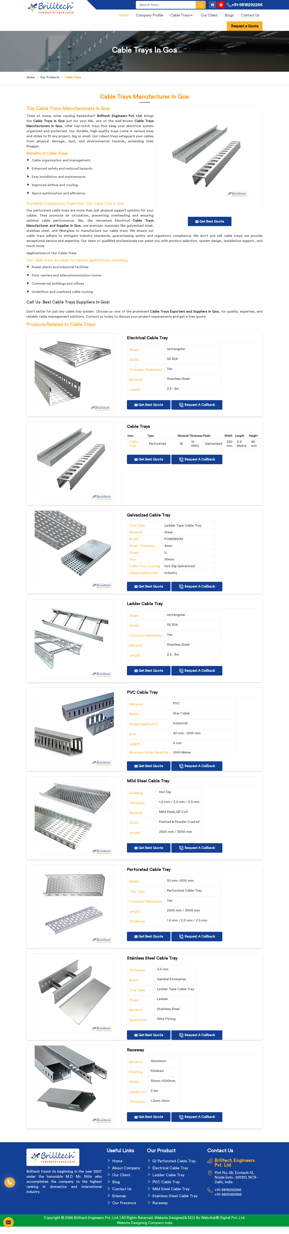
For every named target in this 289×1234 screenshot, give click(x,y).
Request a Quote (244, 26)
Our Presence (124, 1203)
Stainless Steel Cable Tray (174, 1196)
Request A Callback (199, 404)
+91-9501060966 (228, 1194)
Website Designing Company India (144, 1223)
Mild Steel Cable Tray (171, 1189)
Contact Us (250, 15)
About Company (126, 1168)
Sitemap (119, 1196)
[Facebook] (212, 4)
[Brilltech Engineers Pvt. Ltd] (54, 8)
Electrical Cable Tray (170, 1168)
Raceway (160, 1203)
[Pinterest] (221, 4)
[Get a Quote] (8, 1222)
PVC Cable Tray (166, 1182)
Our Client (209, 15)
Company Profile (149, 15)
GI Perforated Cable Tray (174, 1161)
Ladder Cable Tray (168, 1175)
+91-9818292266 (247, 5)
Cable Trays (180, 15)
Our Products (49, 77)
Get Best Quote (150, 404)
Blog (116, 1182)
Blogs (229, 15)
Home (124, 15)
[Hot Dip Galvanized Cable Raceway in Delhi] (74, 373)
